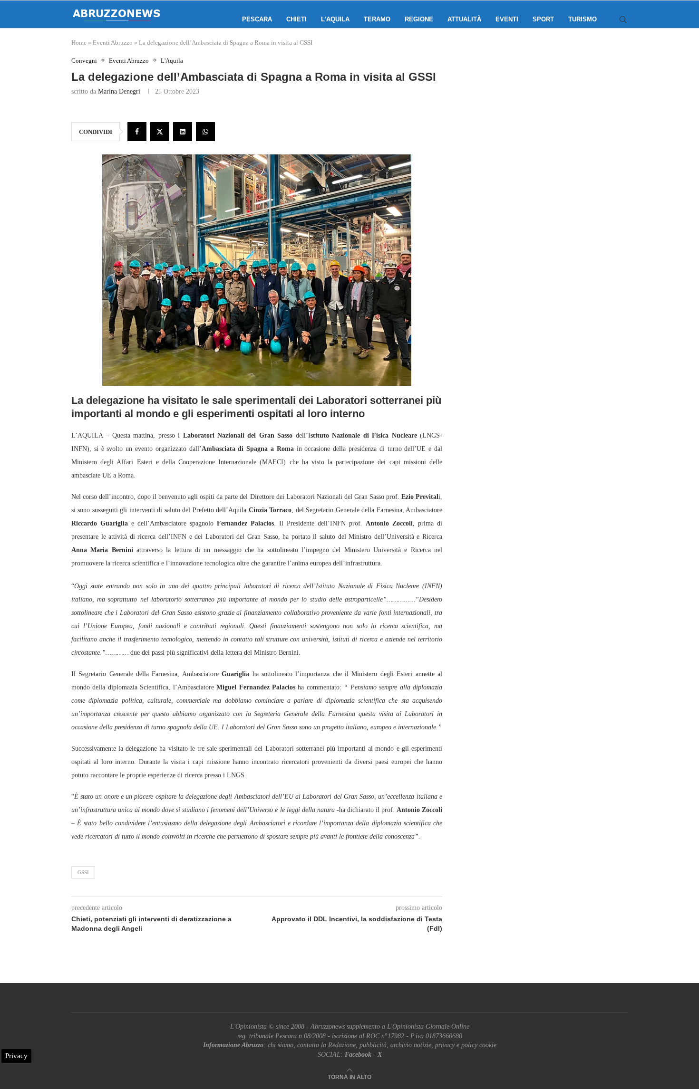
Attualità (464, 19)
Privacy (16, 1056)
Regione (419, 19)
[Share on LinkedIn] (182, 131)
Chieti (296, 19)
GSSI (83, 872)
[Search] (623, 19)
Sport (543, 19)
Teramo (377, 19)
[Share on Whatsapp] (205, 131)
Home (79, 42)
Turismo (582, 19)
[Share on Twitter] (159, 131)
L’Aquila (335, 19)
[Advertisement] (547, 152)
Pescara (257, 19)
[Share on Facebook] (136, 131)
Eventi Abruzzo (113, 42)
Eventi (506, 19)
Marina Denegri (119, 91)
